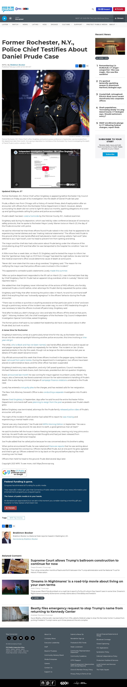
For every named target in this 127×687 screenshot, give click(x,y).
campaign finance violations (54, 380)
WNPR (15, 651)
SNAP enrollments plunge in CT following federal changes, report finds (111, 125)
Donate (120, 9)
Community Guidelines (78, 656)
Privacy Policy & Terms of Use (81, 674)
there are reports (56, 446)
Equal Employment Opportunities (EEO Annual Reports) (82, 665)
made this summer (58, 271)
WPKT (20, 651)
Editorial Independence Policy (107, 656)
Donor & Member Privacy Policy (82, 670)
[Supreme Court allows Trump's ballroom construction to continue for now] (15, 566)
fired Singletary (16, 399)
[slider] (13, 18)
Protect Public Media (97, 24)
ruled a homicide (31, 216)
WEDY (23, 649)
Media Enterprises (50, 659)
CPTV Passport (76, 660)
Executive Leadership (51, 643)
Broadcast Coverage (104, 639)
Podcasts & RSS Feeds (78, 643)
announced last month (18, 375)
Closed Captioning (103, 644)
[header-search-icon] (93, 9)
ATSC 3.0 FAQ (22, 652)
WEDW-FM (9, 651)
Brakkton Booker (17, 65)
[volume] (10, 18)
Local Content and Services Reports (106, 665)
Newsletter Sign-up (77, 638)
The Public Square (103, 670)
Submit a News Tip (77, 634)
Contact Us (48, 668)
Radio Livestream (77, 647)
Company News (50, 638)
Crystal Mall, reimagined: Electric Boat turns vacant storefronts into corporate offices (111, 97)
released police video (69, 409)
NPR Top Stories (16, 518)
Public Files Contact (11, 652)
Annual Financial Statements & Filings (107, 635)
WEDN (13, 649)
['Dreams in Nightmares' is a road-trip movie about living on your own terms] (15, 587)
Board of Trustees (50, 651)
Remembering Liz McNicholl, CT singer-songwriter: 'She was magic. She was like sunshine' (109, 70)
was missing (68, 417)
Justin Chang (35, 588)
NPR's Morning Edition (53, 424)
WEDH (8, 649)
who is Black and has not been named (28, 345)
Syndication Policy (103, 652)
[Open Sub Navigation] (9, 24)
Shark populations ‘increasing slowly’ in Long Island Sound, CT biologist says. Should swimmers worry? (111, 112)
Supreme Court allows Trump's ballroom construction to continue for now (75, 562)
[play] (4, 18)
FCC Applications (102, 648)
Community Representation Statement (80, 651)
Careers (47, 663)
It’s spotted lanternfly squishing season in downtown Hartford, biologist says (110, 84)
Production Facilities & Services (107, 660)
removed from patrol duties (19, 360)
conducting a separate (54, 392)
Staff (46, 647)
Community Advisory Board (54, 655)
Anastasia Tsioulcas (37, 615)
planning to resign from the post (47, 402)
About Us (47, 634)
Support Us (48, 672)
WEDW (18, 649)
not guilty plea (27, 387)
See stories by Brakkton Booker (25, 539)
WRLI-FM (25, 651)
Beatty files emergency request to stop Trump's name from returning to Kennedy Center (77, 610)
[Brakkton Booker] (6, 537)
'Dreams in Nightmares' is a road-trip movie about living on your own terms (77, 583)
